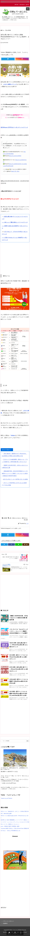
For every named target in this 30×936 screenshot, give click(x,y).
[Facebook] (11, 544)
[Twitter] (8, 59)
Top (3, 30)
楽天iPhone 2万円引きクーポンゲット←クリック (14, 127)
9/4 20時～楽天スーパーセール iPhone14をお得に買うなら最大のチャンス (18, 657)
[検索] (28, 1)
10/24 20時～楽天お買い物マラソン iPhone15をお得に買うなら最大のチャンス (18, 644)
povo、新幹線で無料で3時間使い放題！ (10, 826)
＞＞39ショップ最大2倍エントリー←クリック (15, 222)
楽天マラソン (24, 518)
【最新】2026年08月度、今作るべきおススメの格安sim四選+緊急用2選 (18, 617)
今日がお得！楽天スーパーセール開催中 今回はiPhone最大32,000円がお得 (18, 681)
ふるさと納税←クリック (10, 84)
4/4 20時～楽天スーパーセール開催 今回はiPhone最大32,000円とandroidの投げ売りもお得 (18, 693)
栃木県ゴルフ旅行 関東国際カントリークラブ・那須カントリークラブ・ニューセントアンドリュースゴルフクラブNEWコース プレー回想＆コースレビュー (15, 822)
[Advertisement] (14, 259)
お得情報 (9, 30)
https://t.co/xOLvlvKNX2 (15, 155)
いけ (27, 523)
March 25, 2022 (15, 171)
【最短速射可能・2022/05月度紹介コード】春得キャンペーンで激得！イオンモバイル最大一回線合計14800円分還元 (15, 473)
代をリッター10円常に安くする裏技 (15, 479)
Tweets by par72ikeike (6, 798)
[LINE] (18, 544)
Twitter (13, 435)
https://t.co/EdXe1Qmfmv (15, 163)
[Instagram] (22, 59)
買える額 (26, 519)
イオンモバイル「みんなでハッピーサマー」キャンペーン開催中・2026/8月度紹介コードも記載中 (18, 631)
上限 (10, 518)
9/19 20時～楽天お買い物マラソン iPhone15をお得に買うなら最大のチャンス (18, 669)
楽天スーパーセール (16, 518)
